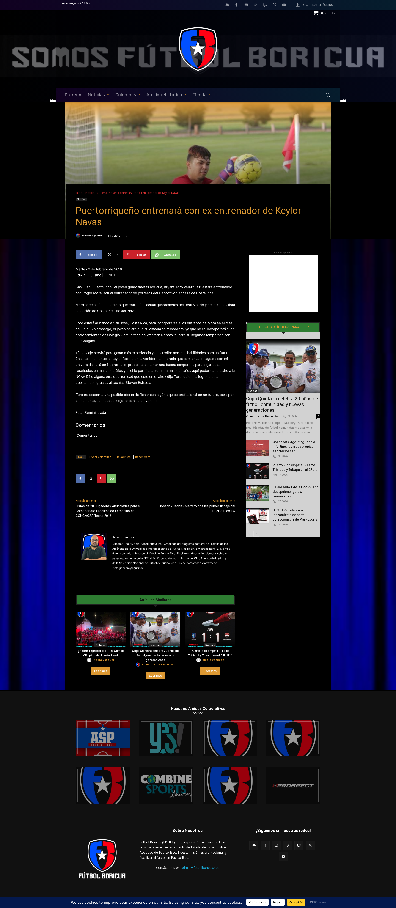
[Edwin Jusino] (79, 235)
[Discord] (227, 5)
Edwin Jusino (93, 235)
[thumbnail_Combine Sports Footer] (166, 785)
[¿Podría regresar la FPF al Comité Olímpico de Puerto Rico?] (101, 629)
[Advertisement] (283, 283)
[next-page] (256, 534)
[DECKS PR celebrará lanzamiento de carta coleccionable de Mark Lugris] (257, 516)
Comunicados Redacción (158, 664)
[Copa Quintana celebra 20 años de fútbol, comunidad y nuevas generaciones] (155, 629)
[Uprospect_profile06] (293, 785)
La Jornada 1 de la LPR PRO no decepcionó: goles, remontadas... (296, 491)
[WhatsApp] (111, 478)
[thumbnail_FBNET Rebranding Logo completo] (230, 738)
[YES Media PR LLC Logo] (166, 738)
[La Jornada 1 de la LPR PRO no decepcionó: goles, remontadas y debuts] (257, 493)
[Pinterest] (101, 478)
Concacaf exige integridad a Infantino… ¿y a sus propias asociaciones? (294, 446)
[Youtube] (284, 5)
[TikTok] (256, 5)
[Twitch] (265, 5)
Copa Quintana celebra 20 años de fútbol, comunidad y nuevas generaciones (155, 655)
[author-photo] (90, 660)
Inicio (79, 193)
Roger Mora (142, 456)
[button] (328, 95)
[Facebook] (236, 5)
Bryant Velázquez (100, 456)
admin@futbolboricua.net (200, 867)
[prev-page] (249, 534)
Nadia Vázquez (104, 659)
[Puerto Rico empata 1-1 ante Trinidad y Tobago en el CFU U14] (210, 629)
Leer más (100, 671)
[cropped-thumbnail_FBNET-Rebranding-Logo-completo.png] (293, 738)
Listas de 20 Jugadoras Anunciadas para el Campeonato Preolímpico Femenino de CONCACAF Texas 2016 (108, 511)
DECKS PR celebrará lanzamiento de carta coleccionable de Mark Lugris (295, 514)
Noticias (90, 193)
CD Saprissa (123, 456)
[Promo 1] (103, 738)
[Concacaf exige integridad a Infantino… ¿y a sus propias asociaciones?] (257, 448)
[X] (275, 5)
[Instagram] (246, 5)
